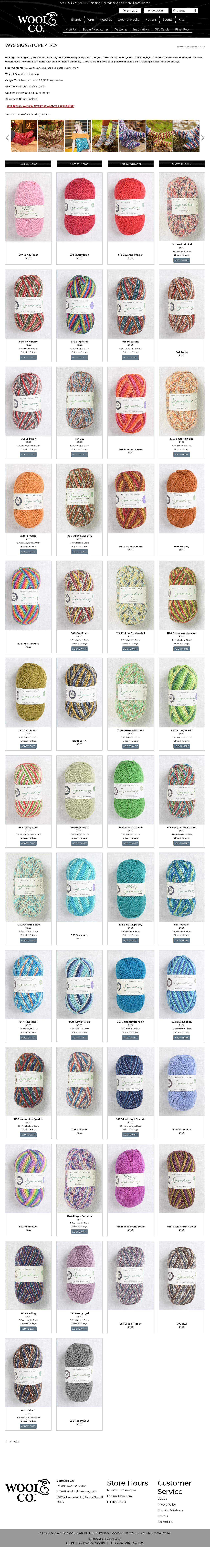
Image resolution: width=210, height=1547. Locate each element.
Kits (181, 19)
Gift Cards (162, 29)
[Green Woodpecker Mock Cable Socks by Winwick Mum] (105, 135)
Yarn (90, 19)
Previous (8, 138)
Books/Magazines (96, 29)
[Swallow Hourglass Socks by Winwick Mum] (132, 135)
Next (201, 138)
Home (180, 46)
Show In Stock (181, 164)
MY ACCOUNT (156, 10)
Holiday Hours (116, 1501)
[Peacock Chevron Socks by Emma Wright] (159, 135)
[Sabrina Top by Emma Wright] (24, 135)
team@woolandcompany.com (76, 1491)
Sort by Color (28, 164)
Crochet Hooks (128, 19)
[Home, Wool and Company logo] (37, 22)
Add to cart (182, 260)
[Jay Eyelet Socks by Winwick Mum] (51, 135)
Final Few (182, 29)
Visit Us (71, 29)
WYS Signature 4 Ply (195, 46)
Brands (76, 19)
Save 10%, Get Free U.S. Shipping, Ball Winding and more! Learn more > (104, 3)
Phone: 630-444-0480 (71, 1485)
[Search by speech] (195, 10)
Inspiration (141, 29)
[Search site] (174, 11)
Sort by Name (79, 164)
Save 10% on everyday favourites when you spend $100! (40, 105)
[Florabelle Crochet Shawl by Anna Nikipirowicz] (186, 135)
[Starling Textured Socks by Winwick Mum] (78, 135)
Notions (151, 19)
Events (168, 19)
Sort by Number (130, 164)
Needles (106, 19)
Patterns (121, 29)
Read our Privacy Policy (154, 1532)
